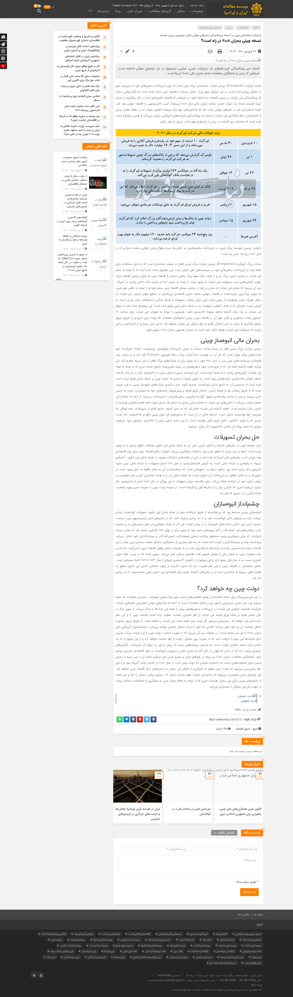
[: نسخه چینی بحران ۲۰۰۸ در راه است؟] (210, 52)
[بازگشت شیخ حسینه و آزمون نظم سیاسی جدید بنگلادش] (82, 164)
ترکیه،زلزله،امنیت (186, 940)
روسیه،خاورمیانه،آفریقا (151, 945)
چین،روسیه (119, 957)
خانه (256, 28)
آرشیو (260, 924)
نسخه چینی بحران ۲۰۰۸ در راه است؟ (231, 41)
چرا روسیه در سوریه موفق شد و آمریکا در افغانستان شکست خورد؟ (79, 118)
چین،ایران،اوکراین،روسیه (231, 957)
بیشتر (58, 279)
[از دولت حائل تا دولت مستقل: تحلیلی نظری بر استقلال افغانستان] (82, 182)
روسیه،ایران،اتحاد (253, 945)
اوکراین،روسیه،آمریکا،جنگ (53, 934)
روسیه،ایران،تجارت (227, 945)
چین (229, 28)
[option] (238, 797)
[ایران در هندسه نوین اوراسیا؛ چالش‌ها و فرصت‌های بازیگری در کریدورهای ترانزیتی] (82, 203)
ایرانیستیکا (103, 11)
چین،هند (51, 957)
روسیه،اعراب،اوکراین (130, 940)
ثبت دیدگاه (249, 892)
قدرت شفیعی (249, 700)
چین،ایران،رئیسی (204, 957)
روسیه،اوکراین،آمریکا (102, 940)
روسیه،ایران (56, 940)
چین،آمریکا (109, 951)
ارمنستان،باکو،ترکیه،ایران (170, 934)
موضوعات (197, 11)
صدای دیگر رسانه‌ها (210, 28)
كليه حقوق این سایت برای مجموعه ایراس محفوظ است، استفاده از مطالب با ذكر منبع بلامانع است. (216, 990)
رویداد (118, 11)
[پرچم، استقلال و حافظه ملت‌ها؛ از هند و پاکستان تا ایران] (82, 242)
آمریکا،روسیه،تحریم (198, 934)
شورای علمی (134, 11)
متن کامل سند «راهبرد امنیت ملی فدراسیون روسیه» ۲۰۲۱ (82, 108)
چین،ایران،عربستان (178, 957)
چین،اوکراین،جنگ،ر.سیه (61, 951)
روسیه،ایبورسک (77, 940)
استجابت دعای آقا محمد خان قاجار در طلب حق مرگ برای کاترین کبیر (80, 78)
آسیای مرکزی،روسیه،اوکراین (248, 934)
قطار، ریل (178, 951)
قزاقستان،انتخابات (199, 951)
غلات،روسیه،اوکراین (252, 951)
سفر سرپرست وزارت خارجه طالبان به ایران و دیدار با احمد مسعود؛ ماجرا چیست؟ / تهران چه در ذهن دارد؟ (80, 130)
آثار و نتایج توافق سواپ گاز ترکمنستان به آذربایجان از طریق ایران (78, 68)
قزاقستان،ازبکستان (225, 951)
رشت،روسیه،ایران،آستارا (159, 940)
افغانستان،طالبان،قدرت (139, 934)
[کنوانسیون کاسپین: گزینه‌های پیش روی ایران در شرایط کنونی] (82, 224)
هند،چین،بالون (130, 951)
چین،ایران (256, 957)
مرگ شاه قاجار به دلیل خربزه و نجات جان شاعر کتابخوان (80, 88)
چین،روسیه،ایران (71, 957)
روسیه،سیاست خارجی (70, 945)
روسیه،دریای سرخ (124, 945)
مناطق (181, 11)
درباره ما (258, 914)
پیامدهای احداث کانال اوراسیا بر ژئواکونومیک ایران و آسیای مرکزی (82, 48)
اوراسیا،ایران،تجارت (111, 934)
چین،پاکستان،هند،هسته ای (223, 963)
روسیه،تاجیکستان (202, 945)
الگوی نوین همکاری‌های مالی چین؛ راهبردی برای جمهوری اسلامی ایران (240, 812)
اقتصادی (243, 28)
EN (90, 10)
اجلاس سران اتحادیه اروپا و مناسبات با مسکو (79, 98)
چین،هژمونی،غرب (252, 963)
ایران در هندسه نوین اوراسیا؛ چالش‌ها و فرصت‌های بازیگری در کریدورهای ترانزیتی (138, 814)
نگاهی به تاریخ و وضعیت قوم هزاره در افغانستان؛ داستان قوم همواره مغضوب (79, 38)
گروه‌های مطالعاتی (160, 11)
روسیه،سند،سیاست (98, 945)
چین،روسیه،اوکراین (97, 957)
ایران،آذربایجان (227, 940)
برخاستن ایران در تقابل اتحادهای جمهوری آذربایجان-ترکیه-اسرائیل (82, 58)
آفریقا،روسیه (221, 934)
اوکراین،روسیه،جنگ (251, 940)
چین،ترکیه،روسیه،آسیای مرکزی (147, 957)
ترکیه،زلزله (207, 940)
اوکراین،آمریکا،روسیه (83, 934)
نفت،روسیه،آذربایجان (155, 951)
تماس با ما (243, 914)
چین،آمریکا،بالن (89, 951)
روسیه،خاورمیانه (177, 945)
